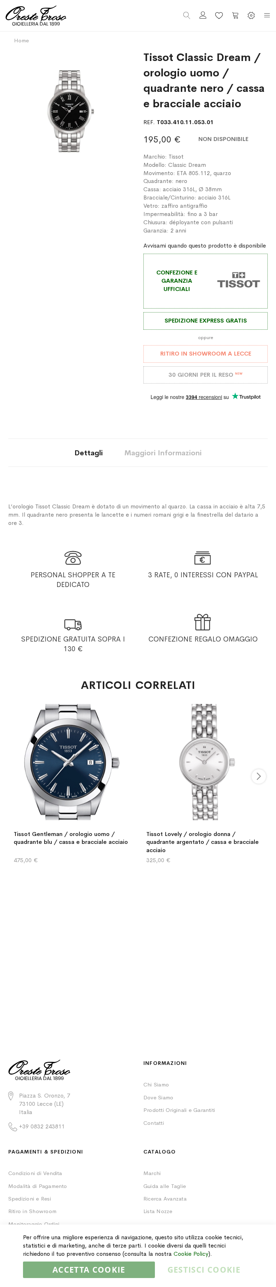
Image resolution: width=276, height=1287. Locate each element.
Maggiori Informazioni (163, 452)
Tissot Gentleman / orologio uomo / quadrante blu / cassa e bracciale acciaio (71, 838)
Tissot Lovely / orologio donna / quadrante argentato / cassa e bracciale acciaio (202, 842)
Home (21, 40)
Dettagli (88, 452)
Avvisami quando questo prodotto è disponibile (204, 245)
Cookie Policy (191, 1254)
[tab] (89, 452)
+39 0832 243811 (42, 1126)
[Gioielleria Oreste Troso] (71, 15)
